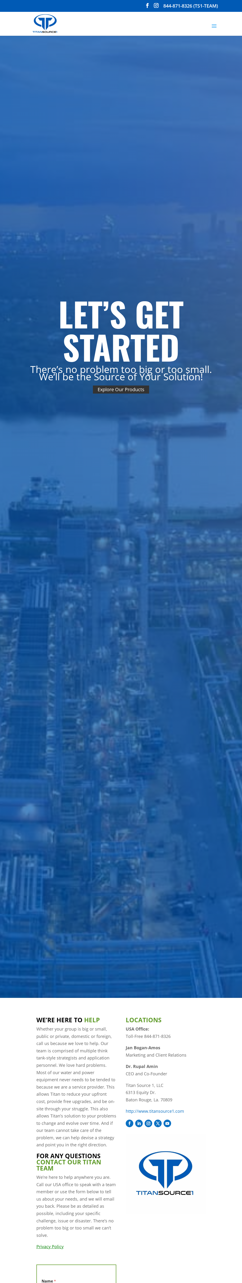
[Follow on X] (158, 1123)
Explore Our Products (121, 389)
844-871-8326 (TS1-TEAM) (190, 6)
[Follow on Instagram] (148, 1123)
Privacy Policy (50, 1246)
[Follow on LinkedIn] (139, 1123)
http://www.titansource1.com (155, 1111)
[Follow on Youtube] (167, 1123)
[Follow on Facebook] (129, 1123)
